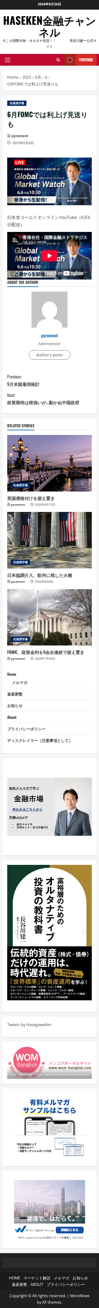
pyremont (20, 136)
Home (11, 674)
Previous (15, 932)
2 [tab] (49, 993)
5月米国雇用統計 (23, 380)
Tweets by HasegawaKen (29, 1024)
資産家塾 (15, 694)
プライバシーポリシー (26, 729)
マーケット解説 (37, 1278)
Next (83, 932)
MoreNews (80, 1295)
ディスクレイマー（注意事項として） (40, 740)
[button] (7, 60)
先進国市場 (17, 103)
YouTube (86, 60)
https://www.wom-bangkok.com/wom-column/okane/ (49, 1073)
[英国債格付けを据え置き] (49, 463)
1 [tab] (42, 993)
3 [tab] (56, 993)
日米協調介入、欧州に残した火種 (39, 575)
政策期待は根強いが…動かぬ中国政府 (43, 399)
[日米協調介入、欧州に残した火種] (49, 540)
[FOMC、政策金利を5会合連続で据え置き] (49, 617)
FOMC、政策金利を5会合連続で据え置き (45, 652)
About (12, 717)
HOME (14, 1278)
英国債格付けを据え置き (31, 498)
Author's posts (49, 354)
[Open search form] (58, 59)
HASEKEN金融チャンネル (49, 25)
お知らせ (15, 705)
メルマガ (19, 682)
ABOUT (37, 1284)
